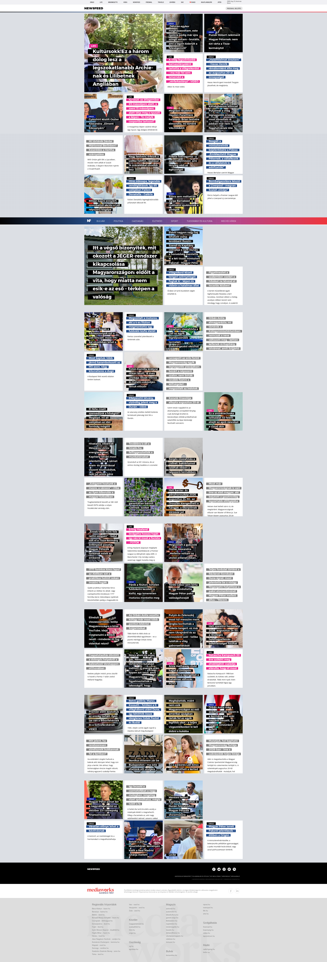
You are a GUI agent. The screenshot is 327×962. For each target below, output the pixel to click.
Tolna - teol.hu (97, 954)
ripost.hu (206, 904)
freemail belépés (234, 8)
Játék (219, 2)
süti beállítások (215, 876)
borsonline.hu (171, 955)
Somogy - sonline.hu (100, 948)
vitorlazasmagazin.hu (174, 936)
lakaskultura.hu (172, 915)
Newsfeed (136, 2)
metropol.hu (208, 908)
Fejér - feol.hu (97, 927)
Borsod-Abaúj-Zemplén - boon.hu (105, 918)
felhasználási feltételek (200, 876)
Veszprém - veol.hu (137, 908)
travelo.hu (170, 930)
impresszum (226, 876)
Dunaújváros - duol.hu (101, 924)
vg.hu (131, 946)
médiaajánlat (235, 876)
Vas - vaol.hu (134, 904)
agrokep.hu (133, 949)
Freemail (149, 2)
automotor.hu (171, 912)
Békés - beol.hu (98, 915)
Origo (92, 2)
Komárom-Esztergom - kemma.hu (105, 942)
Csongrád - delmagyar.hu (102, 921)
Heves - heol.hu (98, 936)
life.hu (205, 911)
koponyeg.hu (208, 930)
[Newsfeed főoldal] (93, 869)
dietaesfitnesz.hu (173, 933)
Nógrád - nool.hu (99, 945)
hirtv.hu (132, 930)
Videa (125, 2)
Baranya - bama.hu (100, 912)
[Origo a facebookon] (213, 869)
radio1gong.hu (209, 949)
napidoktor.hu (171, 924)
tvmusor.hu (170, 942)
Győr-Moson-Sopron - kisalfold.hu (105, 930)
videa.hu (206, 933)
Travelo (161, 2)
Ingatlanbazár (206, 2)
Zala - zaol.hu (134, 911)
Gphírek (172, 2)
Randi (193, 2)
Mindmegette (113, 2)
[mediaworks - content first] (100, 891)
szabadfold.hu (134, 927)
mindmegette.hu (172, 927)
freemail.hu (207, 927)
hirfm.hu (206, 952)
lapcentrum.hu (209, 936)
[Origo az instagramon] (224, 869)
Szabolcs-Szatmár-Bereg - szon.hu (106, 951)
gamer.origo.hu (172, 918)
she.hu (206, 914)
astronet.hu (170, 909)
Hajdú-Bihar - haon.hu (101, 933)
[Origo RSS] (234, 869)
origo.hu (132, 933)
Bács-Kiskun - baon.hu (101, 909)
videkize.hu (170, 939)
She (182, 2)
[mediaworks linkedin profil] (237, 891)
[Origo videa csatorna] (229, 869)
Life (101, 2)
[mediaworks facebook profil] (230, 891)
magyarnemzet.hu (136, 924)
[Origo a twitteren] (219, 869)
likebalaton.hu (171, 921)
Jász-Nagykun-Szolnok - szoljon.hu (106, 939)
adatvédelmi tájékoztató (183, 876)
